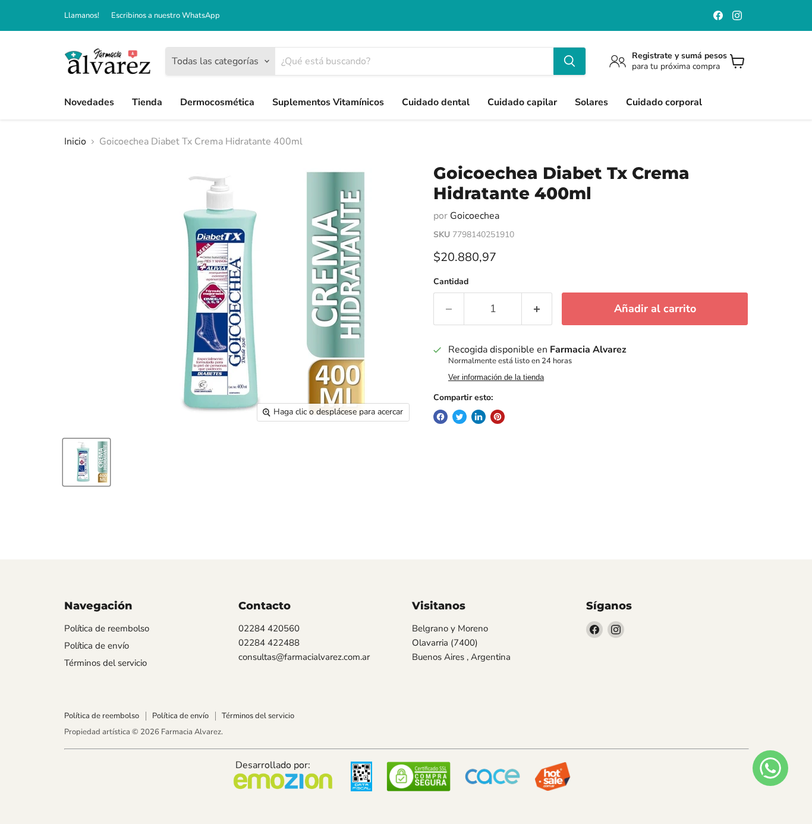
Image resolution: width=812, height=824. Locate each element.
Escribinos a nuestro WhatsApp (165, 15)
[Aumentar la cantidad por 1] (537, 309)
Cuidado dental (436, 102)
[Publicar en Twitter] (459, 417)
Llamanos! (81, 15)
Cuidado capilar (522, 102)
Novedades (89, 102)
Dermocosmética (217, 102)
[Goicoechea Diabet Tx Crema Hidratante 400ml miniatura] (86, 462)
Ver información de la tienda (496, 377)
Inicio (75, 141)
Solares (591, 102)
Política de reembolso (106, 628)
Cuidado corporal (664, 102)
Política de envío (96, 646)
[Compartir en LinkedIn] (478, 417)
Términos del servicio (105, 663)
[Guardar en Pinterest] (497, 417)
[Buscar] (569, 61)
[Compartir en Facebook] (440, 417)
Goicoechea (474, 215)
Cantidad (450, 282)
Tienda (147, 102)
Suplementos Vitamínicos (328, 102)
